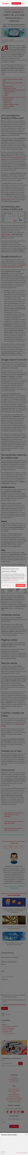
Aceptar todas (20, 585)
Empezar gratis (16, 3)
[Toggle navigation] (24, 3)
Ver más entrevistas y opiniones (21, 1152)
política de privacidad (13, 580)
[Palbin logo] (5, 3)
